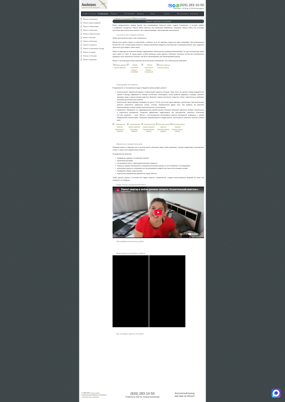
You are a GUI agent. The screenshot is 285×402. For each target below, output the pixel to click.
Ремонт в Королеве (90, 30)
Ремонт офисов (163, 67)
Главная (117, 18)
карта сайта (95, 393)
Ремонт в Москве (89, 37)
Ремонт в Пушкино (90, 45)
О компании (126, 18)
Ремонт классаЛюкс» (177, 130)
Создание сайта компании (90, 397)
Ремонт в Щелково (90, 59)
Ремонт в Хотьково (90, 56)
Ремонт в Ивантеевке (91, 26)
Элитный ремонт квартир (163, 130)
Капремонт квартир (134, 130)
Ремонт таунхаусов (149, 71)
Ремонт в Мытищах (90, 41)
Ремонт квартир (120, 67)
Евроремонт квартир (119, 130)
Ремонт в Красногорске (91, 34)
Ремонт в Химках (89, 52)
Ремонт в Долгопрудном (92, 23)
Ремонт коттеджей (134, 71)
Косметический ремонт (148, 130)
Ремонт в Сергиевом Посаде (93, 48)
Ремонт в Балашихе (90, 19)
